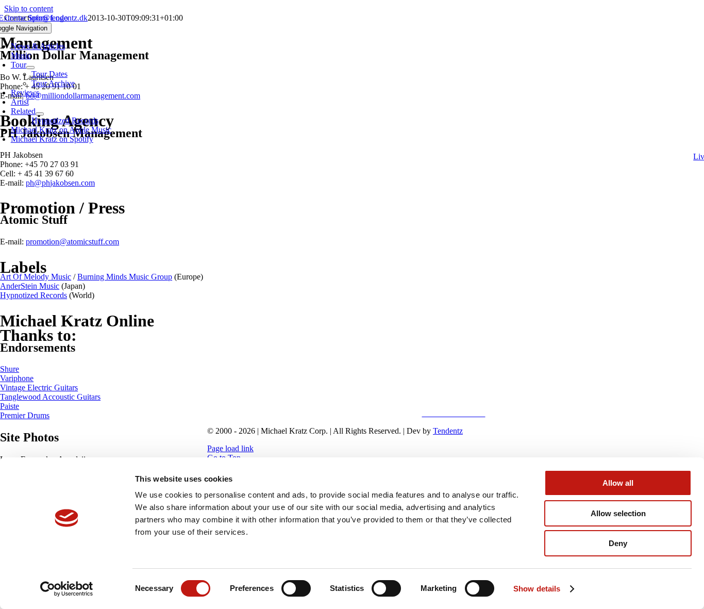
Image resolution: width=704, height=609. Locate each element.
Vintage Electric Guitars (39, 387)
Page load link (230, 448)
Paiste (9, 406)
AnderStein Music (29, 286)
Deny (618, 543)
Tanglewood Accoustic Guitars (50, 396)
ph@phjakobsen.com (60, 182)
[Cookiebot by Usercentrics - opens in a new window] (67, 589)
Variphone (16, 378)
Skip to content (28, 8)
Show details (536, 588)
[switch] (296, 588)
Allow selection (618, 513)
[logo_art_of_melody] (453, 195)
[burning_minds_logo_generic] (453, 331)
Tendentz (448, 430)
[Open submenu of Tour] (30, 67)
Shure (9, 369)
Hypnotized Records (33, 295)
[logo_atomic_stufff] (453, 395)
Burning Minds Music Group (124, 276)
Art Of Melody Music (35, 276)
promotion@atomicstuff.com (72, 241)
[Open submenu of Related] (40, 114)
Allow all (617, 483)
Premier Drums (24, 415)
